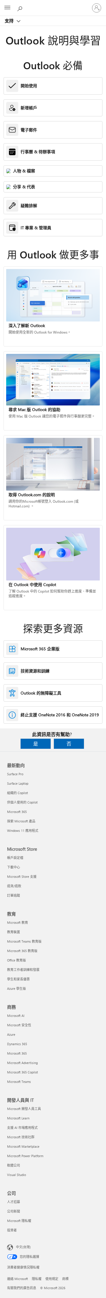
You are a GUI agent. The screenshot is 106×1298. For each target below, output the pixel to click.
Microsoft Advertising (22, 1062)
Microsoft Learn (18, 1118)
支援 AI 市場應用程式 (22, 1127)
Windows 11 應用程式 (22, 830)
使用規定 (51, 1278)
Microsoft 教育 (17, 922)
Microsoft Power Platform (25, 1156)
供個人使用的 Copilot (22, 802)
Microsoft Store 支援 (22, 876)
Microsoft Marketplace (23, 1146)
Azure (11, 1034)
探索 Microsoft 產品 (21, 821)
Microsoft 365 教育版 (22, 951)
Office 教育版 (16, 960)
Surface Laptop (17, 783)
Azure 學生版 (16, 988)
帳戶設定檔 (15, 857)
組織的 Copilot (17, 793)
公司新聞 (13, 1211)
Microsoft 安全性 (19, 1025)
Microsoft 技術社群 (20, 1137)
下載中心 (13, 867)
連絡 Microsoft (17, 1278)
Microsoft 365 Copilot (22, 1072)
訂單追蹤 (13, 895)
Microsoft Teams (19, 1081)
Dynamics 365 (17, 1044)
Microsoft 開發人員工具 (24, 1108)
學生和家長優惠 (18, 979)
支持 (10, 21)
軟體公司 (13, 1165)
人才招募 (13, 1202)
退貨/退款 (14, 886)
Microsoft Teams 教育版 (24, 941)
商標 (65, 1278)
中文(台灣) (23, 1247)
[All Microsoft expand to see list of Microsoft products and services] (7, 8)
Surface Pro (15, 774)
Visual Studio (16, 1174)
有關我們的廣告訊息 (21, 1288)
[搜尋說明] (21, 7)
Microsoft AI (15, 1015)
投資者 (12, 1230)
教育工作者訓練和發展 (23, 969)
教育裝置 (13, 932)
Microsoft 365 (17, 811)
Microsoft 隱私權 (19, 1220)
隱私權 (37, 1278)
